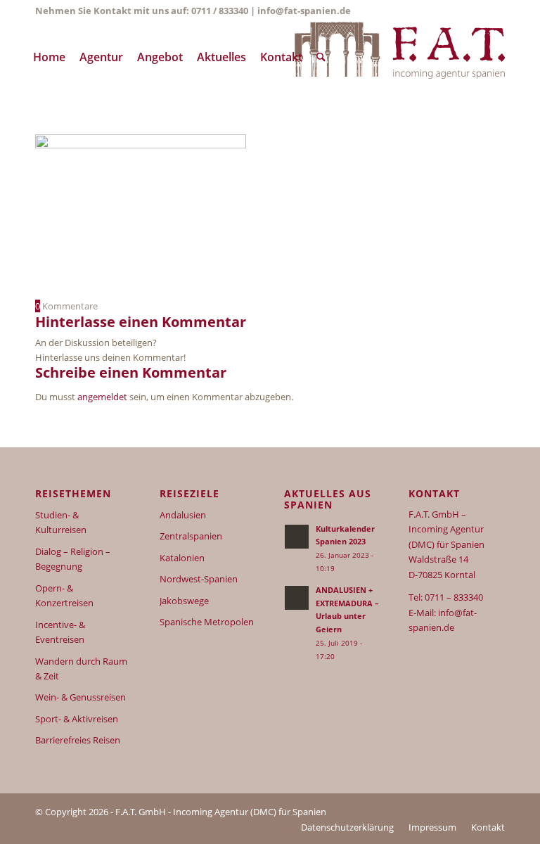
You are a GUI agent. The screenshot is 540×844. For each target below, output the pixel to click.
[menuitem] (49, 57)
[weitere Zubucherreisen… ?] (399, 57)
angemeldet (102, 396)
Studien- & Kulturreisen (60, 522)
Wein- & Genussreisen (80, 697)
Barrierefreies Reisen (77, 740)
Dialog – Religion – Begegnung (72, 559)
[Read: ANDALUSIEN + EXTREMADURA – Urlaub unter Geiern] (296, 597)
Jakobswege (184, 600)
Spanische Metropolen (207, 621)
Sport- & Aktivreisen (76, 718)
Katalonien (182, 557)
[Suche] (321, 57)
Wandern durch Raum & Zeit (81, 668)
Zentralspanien (191, 536)
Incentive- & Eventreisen (60, 632)
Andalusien (183, 515)
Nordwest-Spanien (199, 579)
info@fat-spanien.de (304, 10)
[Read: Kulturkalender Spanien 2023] (296, 536)
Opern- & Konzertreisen (64, 595)
